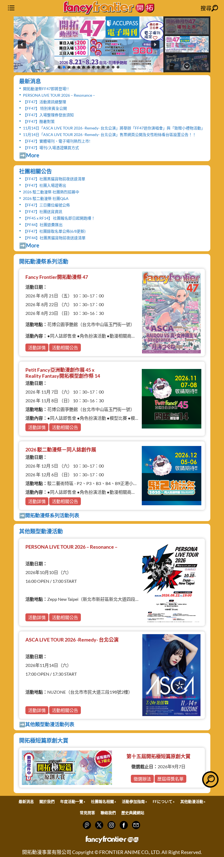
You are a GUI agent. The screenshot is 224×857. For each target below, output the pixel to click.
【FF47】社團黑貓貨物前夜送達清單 (54, 178)
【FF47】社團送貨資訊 (42, 211)
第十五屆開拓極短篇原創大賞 (158, 756)
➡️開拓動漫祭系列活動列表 (49, 515)
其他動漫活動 (191, 801)
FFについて (162, 801)
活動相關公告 (65, 347)
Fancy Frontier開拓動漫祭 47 (56, 277)
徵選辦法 (142, 778)
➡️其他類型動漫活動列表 (46, 724)
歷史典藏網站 (132, 812)
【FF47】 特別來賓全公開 (45, 108)
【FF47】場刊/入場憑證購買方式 (51, 147)
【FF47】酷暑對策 (39, 121)
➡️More (29, 155)
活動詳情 (37, 347)
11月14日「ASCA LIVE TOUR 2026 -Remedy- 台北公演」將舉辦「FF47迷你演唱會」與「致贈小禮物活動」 (114, 128)
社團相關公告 (35, 171)
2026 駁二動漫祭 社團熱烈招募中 (51, 192)
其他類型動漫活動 (41, 531)
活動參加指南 (133, 801)
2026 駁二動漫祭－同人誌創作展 (60, 450)
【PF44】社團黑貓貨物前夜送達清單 (54, 237)
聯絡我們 (108, 812)
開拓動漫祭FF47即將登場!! (46, 88)
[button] (88, 44)
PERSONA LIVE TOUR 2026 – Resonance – (59, 95)
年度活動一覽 (71, 801)
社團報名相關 (102, 801)
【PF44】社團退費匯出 (43, 224)
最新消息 (30, 81)
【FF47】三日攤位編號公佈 (46, 205)
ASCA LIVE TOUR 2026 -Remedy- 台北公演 (72, 640)
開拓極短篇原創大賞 (43, 740)
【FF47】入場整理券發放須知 (48, 115)
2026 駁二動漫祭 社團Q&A (46, 198)
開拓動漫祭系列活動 (43, 261)
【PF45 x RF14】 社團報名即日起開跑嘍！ (59, 218)
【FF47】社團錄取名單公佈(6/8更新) (54, 231)
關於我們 (47, 801)
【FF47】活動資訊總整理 (44, 101)
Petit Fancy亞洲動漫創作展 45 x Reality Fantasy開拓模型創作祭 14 (62, 373)
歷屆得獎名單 (170, 778)
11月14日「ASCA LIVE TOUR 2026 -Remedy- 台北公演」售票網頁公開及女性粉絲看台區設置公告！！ (109, 134)
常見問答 (87, 812)
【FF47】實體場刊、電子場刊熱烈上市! (56, 141)
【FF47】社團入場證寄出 (44, 185)
